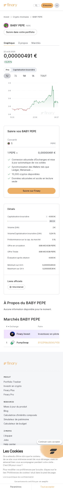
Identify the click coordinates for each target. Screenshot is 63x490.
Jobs (6, 440)
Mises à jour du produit (15, 406)
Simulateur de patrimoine (16, 419)
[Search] (36, 5)
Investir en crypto (13, 386)
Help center (10, 444)
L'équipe (8, 435)
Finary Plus (9, 390)
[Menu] (56, 5)
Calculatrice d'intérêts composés (20, 415)
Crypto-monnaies (21, 17)
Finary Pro (9, 394)
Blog (6, 411)
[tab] (9, 43)
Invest (6, 17)
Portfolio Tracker (12, 381)
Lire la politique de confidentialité (18, 477)
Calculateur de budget (15, 423)
